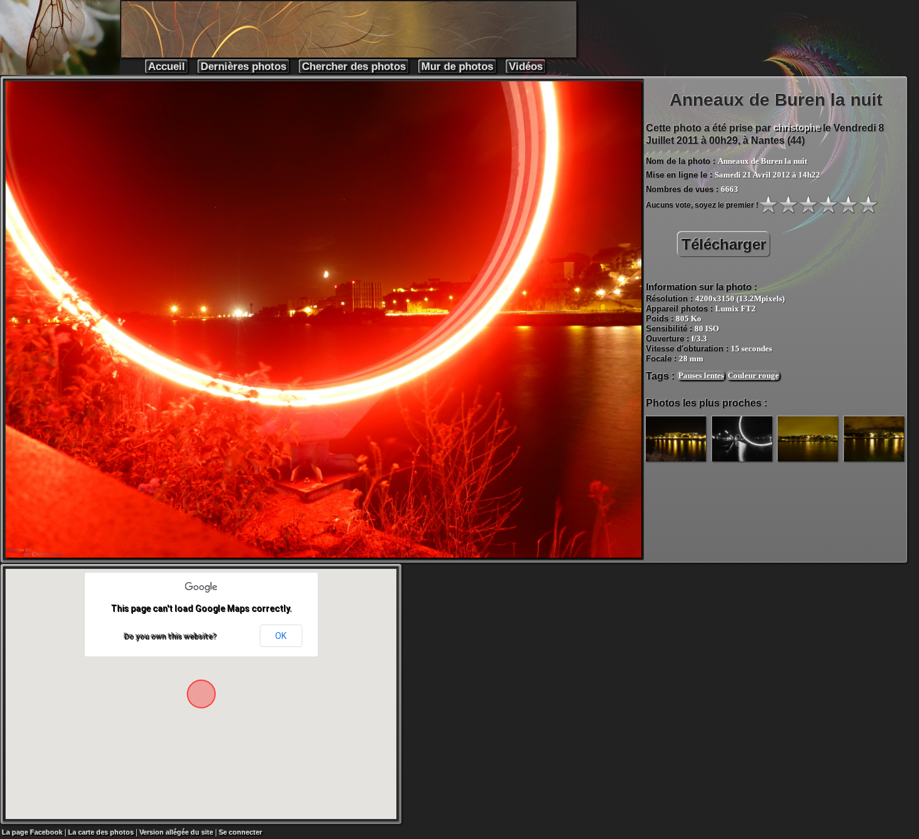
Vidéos (526, 67)
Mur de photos (457, 67)
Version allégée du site (176, 832)
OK (280, 636)
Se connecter (240, 832)
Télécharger (723, 244)
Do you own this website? (169, 635)
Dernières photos (243, 67)
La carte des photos (101, 832)
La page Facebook (32, 832)
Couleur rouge (753, 375)
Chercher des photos (354, 67)
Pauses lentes (701, 375)
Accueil (166, 67)
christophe (796, 127)
